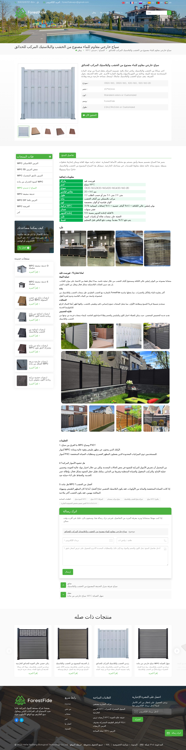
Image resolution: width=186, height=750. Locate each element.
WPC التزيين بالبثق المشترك (30, 176)
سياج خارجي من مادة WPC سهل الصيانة (153, 663)
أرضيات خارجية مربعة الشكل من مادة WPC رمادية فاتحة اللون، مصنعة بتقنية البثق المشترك (40, 363)
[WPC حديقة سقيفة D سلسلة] (22, 269)
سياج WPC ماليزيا (153, 499)
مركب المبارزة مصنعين (102, 704)
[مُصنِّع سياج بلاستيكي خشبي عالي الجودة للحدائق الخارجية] (33, 643)
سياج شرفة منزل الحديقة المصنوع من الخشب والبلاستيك (73, 663)
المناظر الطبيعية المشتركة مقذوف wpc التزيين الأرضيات (109, 724)
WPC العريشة (23, 206)
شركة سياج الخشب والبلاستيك (133, 499)
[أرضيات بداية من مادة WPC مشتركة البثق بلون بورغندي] (22, 349)
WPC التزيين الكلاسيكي (27, 163)
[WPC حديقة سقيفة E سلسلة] (22, 285)
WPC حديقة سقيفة (25, 194)
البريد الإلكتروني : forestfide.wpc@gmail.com (67, 2)
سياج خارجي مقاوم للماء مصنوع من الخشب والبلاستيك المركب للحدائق (95, 532)
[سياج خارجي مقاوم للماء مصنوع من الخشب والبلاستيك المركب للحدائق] (113, 643)
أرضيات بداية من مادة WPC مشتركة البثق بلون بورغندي (40, 347)
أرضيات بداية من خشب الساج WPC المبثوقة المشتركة (39, 299)
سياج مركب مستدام (113, 499)
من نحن (68, 709)
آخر (18, 213)
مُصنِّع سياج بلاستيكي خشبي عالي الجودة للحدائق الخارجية (33, 663)
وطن (94, 13)
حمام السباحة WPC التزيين (104, 731)
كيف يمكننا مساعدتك (30, 228)
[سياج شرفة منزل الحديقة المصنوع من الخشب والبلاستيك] (73, 643)
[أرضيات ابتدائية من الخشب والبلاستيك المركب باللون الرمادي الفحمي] (22, 333)
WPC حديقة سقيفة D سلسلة (38, 267)
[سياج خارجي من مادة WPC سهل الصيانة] (153, 643)
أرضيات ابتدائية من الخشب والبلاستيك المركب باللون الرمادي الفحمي (39, 331)
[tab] (67, 155)
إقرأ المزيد (34, 272)
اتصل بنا (138, 13)
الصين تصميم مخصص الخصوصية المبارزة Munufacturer (79, 503)
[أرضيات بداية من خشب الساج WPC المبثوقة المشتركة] (22, 301)
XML (108, 745)
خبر (66, 719)
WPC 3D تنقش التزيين (27, 170)
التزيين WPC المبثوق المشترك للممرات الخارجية (109, 711)
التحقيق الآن (91, 115)
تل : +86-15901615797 (28, 2)
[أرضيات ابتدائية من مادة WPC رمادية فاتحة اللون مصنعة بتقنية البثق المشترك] (22, 317)
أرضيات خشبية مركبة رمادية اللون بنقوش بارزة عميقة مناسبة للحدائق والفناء (40, 379)
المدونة (68, 729)
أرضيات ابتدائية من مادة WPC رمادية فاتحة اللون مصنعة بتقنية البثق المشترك (40, 315)
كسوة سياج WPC (80, 499)
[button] (177, 651)
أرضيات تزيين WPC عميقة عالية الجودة (109, 718)
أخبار (129, 13)
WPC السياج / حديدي (95, 50)
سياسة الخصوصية (120, 745)
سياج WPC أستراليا (97, 499)
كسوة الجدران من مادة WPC (30, 182)
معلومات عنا (105, 13)
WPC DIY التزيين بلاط (27, 200)
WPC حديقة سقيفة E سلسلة (38, 283)
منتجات (117, 13)
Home (68, 704)
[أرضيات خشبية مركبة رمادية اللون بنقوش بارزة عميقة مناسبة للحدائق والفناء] (22, 380)
